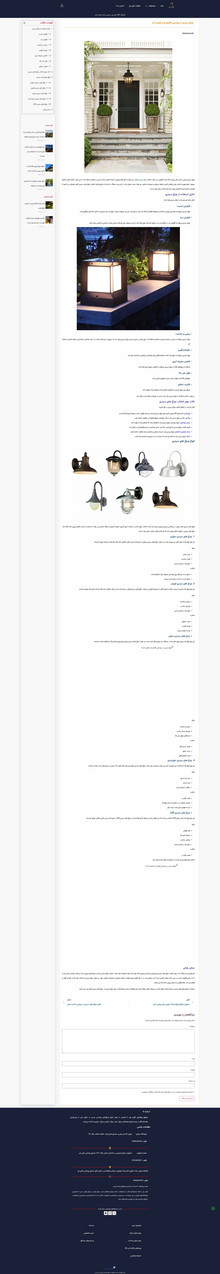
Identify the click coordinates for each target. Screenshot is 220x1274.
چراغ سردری (142, 180)
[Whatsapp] (213, 1208)
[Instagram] (110, 1213)
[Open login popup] (61, 5)
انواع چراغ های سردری (43, 77)
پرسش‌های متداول (87, 1240)
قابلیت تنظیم (43, 66)
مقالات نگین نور (134, 6)
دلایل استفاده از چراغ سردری (41, 29)
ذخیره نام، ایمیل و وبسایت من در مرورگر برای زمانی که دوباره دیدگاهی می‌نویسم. (167, 1092)
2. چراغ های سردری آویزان (39, 88)
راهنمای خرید (136, 1225)
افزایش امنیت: (42, 34)
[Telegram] (106, 1213)
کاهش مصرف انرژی (41, 56)
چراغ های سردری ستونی (39, 93)
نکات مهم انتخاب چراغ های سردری (39, 72)
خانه (162, 6)
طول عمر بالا (43, 61)
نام (193, 1059)
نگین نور (89, 989)
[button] (24, 23)
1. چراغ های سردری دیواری (38, 82)
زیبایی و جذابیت (42, 45)
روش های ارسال (135, 1233)
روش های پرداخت (134, 1240)
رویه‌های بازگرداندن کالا (133, 1248)
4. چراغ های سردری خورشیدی (37, 99)
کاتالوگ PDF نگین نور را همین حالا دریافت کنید (110, 15)
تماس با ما (120, 6)
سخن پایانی (46, 109)
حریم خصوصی (89, 1233)
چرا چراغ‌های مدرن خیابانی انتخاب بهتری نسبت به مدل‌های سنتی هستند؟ (34, 151)
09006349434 (137, 1141)
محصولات (152, 6)
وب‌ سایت (191, 1081)
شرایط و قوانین (135, 1255)
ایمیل (192, 1070)
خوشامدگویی (43, 50)
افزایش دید (43, 39)
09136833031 (137, 1160)
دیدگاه (192, 1026)
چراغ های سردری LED (40, 104)
